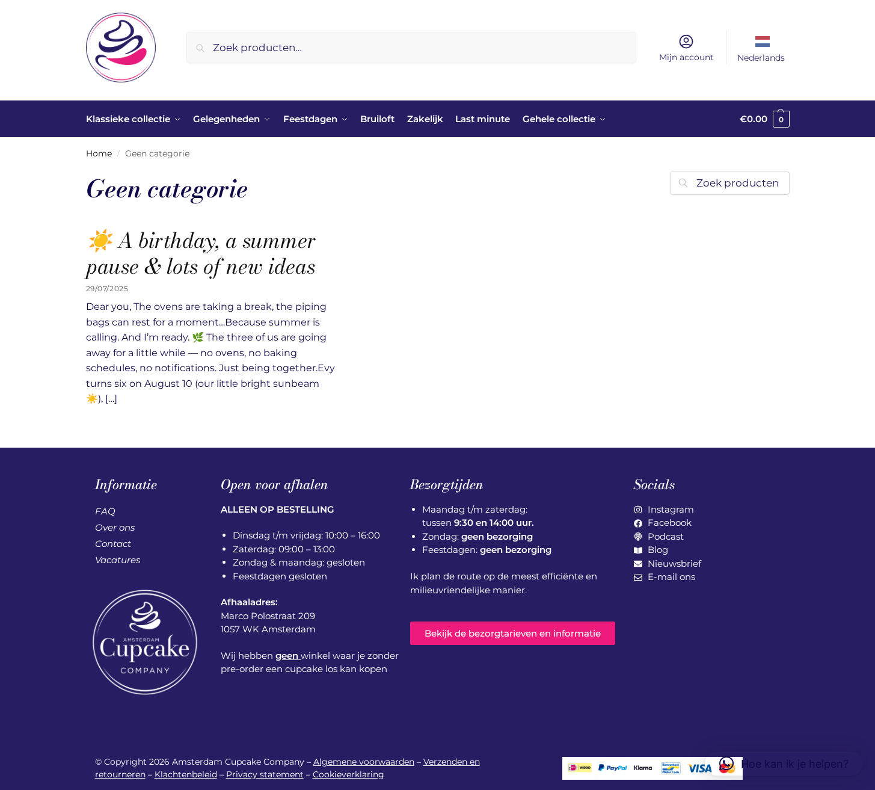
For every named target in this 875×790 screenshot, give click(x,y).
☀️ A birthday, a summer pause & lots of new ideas (201, 253)
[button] (765, 119)
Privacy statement (265, 774)
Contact (113, 543)
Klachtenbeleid (186, 774)
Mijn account (686, 57)
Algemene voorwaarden (363, 761)
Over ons (115, 527)
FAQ (105, 511)
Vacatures (117, 560)
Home (99, 153)
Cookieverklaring (348, 774)
